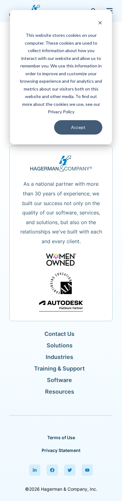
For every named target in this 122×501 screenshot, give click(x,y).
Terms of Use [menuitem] (61, 437)
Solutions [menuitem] (60, 345)
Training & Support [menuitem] (59, 368)
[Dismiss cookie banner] (100, 23)
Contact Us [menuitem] (59, 334)
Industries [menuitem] (59, 357)
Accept (78, 127)
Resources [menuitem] (59, 391)
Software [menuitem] (59, 380)
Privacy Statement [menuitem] (61, 450)
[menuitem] (34, 470)
